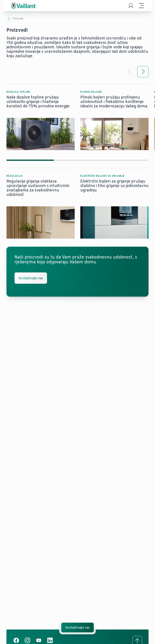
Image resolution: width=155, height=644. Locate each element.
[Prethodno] (130, 71)
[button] (40, 117)
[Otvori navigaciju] (141, 5)
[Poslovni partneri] (131, 5)
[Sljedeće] (143, 71)
